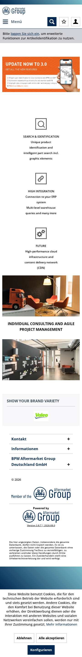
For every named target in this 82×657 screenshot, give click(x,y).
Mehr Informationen (61, 624)
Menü (16, 21)
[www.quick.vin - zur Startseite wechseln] (13, 11)
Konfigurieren (41, 650)
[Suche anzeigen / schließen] (51, 21)
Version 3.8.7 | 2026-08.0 (41, 525)
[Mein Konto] (75, 21)
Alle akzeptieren (51, 638)
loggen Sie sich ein (25, 33)
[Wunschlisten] (63, 21)
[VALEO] (41, 416)
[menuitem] (12, 21)
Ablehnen (24, 638)
